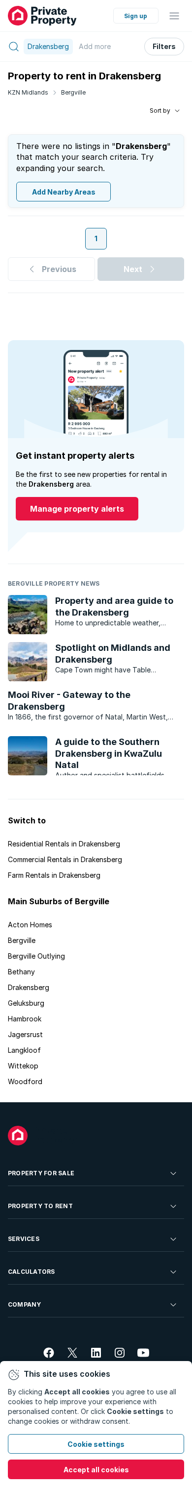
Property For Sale (41, 1173)
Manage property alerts (77, 509)
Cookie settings (96, 1444)
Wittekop (23, 1066)
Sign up (135, 16)
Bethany (21, 971)
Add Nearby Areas (64, 192)
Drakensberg (28, 987)
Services (23, 1238)
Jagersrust (25, 1034)
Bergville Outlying (36, 956)
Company (24, 1304)
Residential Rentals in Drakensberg (64, 844)
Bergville (73, 92)
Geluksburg (26, 1003)
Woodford (25, 1081)
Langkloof (24, 1050)
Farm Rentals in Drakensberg (54, 875)
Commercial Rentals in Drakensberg (65, 859)
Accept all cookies (96, 1469)
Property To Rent (40, 1206)
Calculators (31, 1271)
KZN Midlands (28, 92)
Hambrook (24, 1019)
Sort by (160, 110)
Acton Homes (30, 924)
